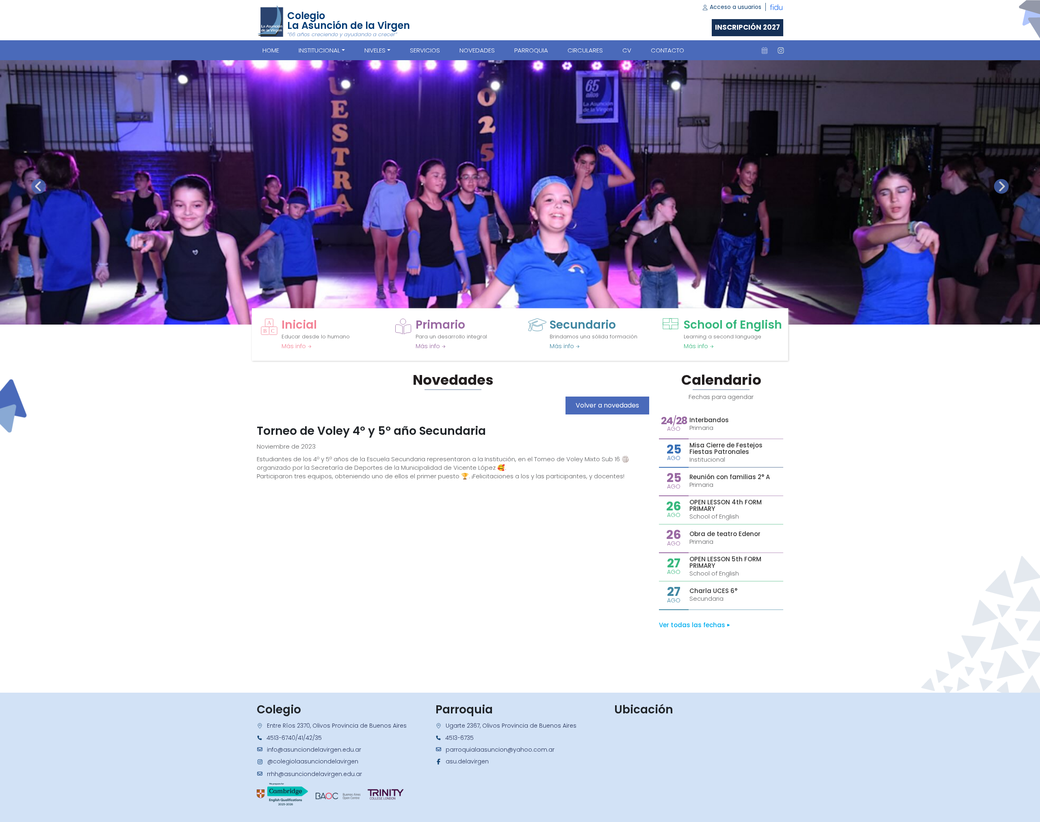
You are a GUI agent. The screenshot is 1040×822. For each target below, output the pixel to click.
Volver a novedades (607, 405)
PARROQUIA (531, 50)
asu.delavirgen (467, 761)
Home (270, 50)
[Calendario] (764, 50)
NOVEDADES (477, 50)
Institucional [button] (319, 50)
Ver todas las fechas (693, 625)
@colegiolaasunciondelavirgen (312, 761)
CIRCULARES (585, 50)
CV (626, 50)
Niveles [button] (375, 50)
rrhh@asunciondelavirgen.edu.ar (314, 774)
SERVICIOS (425, 50)
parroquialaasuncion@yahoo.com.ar (500, 750)
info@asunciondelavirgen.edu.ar (314, 750)
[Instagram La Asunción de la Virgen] (781, 50)
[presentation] (38, 186)
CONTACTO (667, 50)
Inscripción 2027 (747, 27)
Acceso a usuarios (734, 7)
